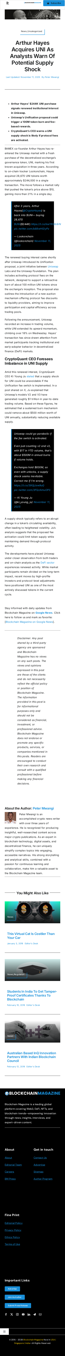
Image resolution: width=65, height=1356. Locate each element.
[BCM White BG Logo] (32, 3)
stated (30, 376)
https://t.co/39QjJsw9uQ (29, 485)
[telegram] (34, 1314)
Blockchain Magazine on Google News (29, 621)
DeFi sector (48, 562)
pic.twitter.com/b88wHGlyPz (31, 228)
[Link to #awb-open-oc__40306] (7, 3)
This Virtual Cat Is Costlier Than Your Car (31, 936)
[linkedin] (29, 1314)
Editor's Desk (31, 943)
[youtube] (23, 1314)
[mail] (40, 1314)
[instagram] (17, 1314)
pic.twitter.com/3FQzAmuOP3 (32, 490)
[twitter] (11, 1314)
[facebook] (6, 1314)
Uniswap (53, 266)
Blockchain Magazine (33, 1339)
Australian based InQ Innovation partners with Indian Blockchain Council (31, 1057)
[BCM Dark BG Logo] (32, 1092)
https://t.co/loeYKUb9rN (46, 224)
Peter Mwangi (52, 77)
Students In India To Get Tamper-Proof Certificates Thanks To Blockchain (32, 995)
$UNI (17, 224)
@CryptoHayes (32, 210)
